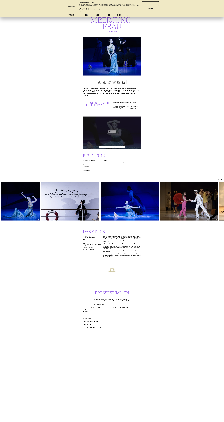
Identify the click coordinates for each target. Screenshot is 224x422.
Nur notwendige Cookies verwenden (150, 7)
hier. (80, 11)
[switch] (97, 15)
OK (150, 3)
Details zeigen (126, 15)
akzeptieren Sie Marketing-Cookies (108, 147)
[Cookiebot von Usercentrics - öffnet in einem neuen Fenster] (71, 15)
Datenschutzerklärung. (84, 8)
